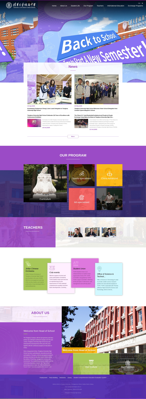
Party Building (53, 377)
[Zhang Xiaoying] (76, 232)
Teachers (100, 6)
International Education (115, 6)
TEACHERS (32, 227)
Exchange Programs (135, 6)
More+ (73, 136)
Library (70, 377)
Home (54, 6)
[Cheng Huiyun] (110, 232)
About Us (63, 6)
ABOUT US (40, 313)
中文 (139, 3)
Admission (62, 377)
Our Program (88, 6)
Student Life (75, 6)
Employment (43, 377)
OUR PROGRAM (73, 155)
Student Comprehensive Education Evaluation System (90, 377)
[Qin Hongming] (93, 232)
